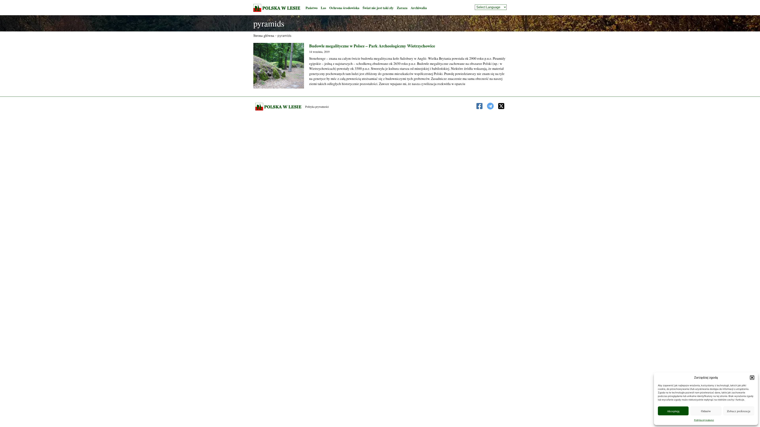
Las (323, 7)
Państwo (312, 7)
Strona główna (263, 35)
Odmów (706, 411)
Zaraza (402, 7)
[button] (752, 378)
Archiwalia (419, 7)
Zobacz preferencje (738, 411)
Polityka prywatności (704, 419)
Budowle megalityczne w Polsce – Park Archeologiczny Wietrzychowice (372, 46)
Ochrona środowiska (344, 7)
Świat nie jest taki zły (378, 7)
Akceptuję (673, 411)
